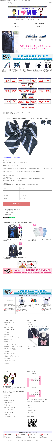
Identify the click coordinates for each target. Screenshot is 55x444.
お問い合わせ (39, 26)
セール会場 (30, 324)
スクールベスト (7, 332)
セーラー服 (6, 334)
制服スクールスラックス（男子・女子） (12, 337)
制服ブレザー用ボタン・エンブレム (11, 355)
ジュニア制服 (7, 358)
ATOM (32, 412)
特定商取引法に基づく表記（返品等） (12, 209)
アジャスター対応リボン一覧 (12, 113)
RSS (29, 412)
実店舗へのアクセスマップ (9, 404)
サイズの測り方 (7, 410)
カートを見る (30, 409)
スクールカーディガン (8, 325)
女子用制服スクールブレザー (10, 329)
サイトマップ (7, 405)
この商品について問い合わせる (10, 212)
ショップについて (15, 26)
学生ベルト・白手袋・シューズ (10, 353)
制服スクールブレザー (8, 327)
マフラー (6, 324)
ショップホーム (7, 395)
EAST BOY (30, 348)
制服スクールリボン (10, 112)
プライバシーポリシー (32, 410)
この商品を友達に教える (9, 210)
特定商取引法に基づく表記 (9, 416)
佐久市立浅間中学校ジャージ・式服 (11, 361)
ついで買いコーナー (8, 363)
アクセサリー (30, 322)
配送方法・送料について (9, 400)
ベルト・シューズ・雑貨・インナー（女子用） (13, 346)
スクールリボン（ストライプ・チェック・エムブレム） (25, 112)
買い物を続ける (7, 214)
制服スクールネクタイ (8, 341)
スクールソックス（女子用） (10, 348)
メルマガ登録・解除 (8, 402)
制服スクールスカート (8, 336)
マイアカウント (31, 405)
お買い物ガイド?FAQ (8, 412)
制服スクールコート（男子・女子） (11, 322)
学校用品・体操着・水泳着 (9, 360)
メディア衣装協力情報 (8, 409)
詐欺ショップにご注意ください (10, 407)
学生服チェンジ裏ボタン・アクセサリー (12, 356)
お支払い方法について (8, 399)
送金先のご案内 (7, 414)
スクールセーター (7, 331)
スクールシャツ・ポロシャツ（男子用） (12, 344)
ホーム (15, 23)
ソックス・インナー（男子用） (10, 349)
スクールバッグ (7, 351)
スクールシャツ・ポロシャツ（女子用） (12, 343)
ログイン (30, 407)
